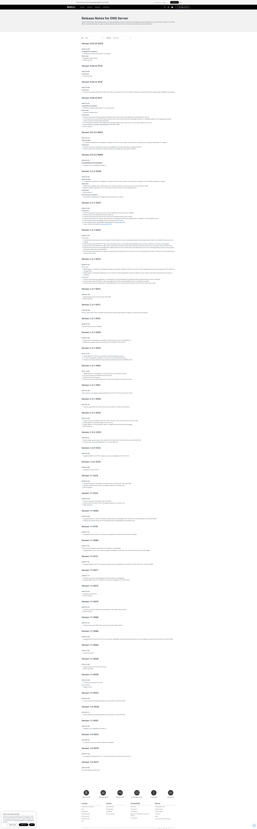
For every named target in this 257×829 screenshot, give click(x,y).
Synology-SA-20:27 (105, 224)
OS (82, 38)
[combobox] (161, 2)
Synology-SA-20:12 (119, 222)
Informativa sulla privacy (20, 820)
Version (108, 38)
